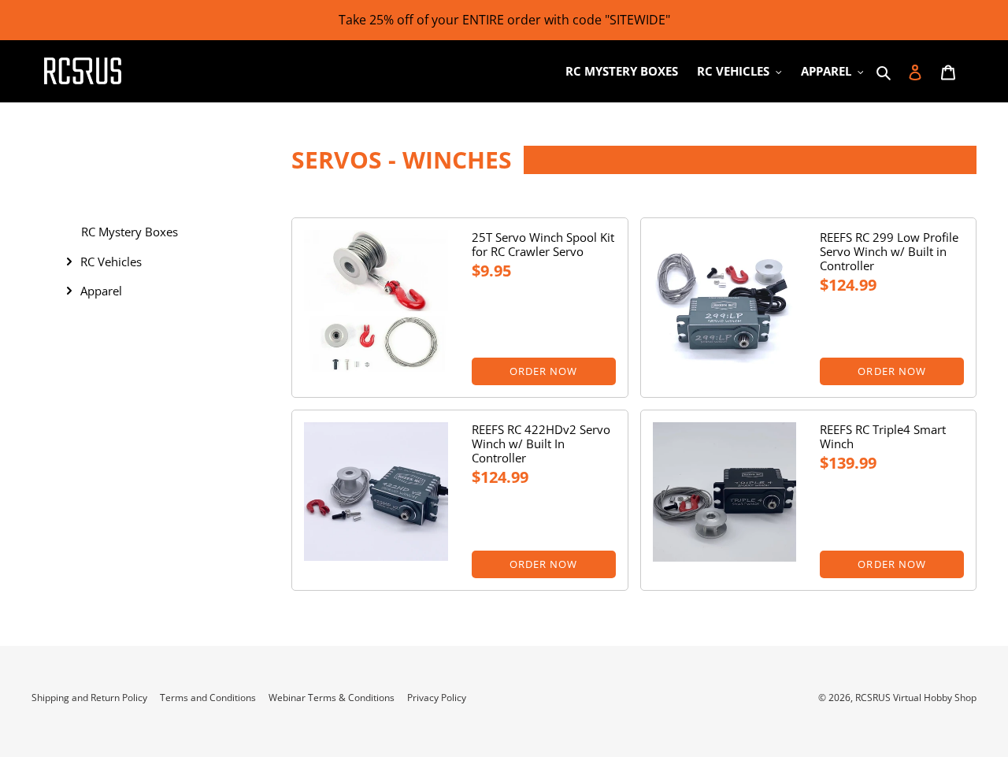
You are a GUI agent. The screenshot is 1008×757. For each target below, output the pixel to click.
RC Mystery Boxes (129, 231)
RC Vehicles (111, 261)
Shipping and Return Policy (89, 697)
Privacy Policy (436, 697)
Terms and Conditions (208, 697)
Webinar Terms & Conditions (332, 697)
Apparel (101, 291)
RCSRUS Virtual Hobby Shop (915, 697)
